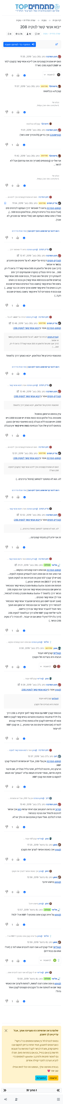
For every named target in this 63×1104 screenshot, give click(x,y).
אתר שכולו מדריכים (19, 231)
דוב (55, 756)
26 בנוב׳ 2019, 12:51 (22, 453)
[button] (58, 1099)
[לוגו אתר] (37, 8)
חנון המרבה (51, 56)
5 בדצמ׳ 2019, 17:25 (37, 844)
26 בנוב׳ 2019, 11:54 (22, 203)
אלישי (54, 565)
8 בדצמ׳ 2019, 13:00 (27, 978)
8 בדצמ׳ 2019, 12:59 (37, 942)
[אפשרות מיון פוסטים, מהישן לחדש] (57, 44)
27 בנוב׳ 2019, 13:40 (30, 804)
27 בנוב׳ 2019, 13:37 (37, 756)
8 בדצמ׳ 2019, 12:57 (27, 909)
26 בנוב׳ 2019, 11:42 (24, 155)
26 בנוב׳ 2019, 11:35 (30, 56)
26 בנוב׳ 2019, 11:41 (30, 130)
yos (55, 648)
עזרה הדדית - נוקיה (51, 33)
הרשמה (53, 1078)
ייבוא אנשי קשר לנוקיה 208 (26, 328)
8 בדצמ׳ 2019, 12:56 (37, 877)
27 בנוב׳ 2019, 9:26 (30, 684)
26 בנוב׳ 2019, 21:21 (27, 565)
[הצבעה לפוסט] (18, 75)
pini (55, 844)
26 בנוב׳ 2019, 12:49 (30, 391)
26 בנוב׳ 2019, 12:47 (30, 255)
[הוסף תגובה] (24, 75)
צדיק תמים (52, 203)
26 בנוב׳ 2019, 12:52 (30, 515)
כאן (19, 809)
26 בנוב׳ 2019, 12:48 (22, 323)
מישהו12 (53, 86)
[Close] (6, 1030)
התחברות (41, 1078)
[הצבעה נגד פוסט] (7, 75)
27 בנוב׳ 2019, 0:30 (28, 648)
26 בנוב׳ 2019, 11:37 (24, 86)
